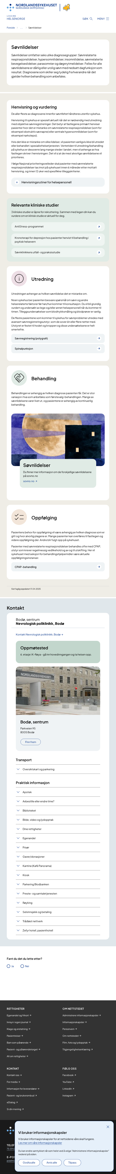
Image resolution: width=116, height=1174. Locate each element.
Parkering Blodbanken (36, 884)
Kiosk (26, 875)
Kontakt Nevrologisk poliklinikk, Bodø (38, 634)
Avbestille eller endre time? (38, 801)
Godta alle (29, 1162)
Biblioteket (29, 810)
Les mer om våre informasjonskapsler (40, 1142)
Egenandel (29, 838)
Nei (27, 966)
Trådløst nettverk (33, 921)
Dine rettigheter (32, 829)
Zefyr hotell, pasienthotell (38, 930)
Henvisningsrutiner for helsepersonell (47, 182)
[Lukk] (108, 1126)
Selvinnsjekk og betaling (37, 912)
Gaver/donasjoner (34, 856)
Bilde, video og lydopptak (38, 819)
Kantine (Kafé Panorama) (37, 865)
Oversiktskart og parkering (38, 769)
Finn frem (30, 742)
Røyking (27, 902)
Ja (12, 966)
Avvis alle (52, 1162)
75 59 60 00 (13, 1148)
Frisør (26, 847)
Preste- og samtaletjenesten (40, 893)
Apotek (27, 792)
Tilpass (72, 1162)
